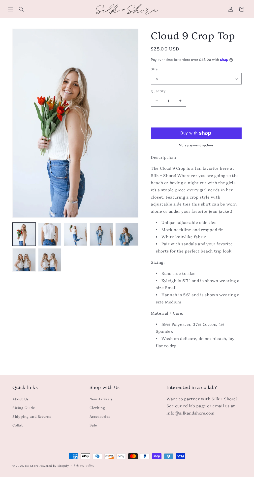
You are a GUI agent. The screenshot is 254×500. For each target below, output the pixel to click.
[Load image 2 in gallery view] (50, 234)
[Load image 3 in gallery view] (75, 234)
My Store (32, 465)
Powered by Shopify (54, 465)
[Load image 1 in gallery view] (24, 234)
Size (154, 69)
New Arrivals (101, 398)
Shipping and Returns (31, 416)
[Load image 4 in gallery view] (101, 234)
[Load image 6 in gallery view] (24, 260)
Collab (18, 424)
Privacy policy (84, 465)
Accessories (100, 416)
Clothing (97, 407)
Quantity (158, 90)
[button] (10, 9)
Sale (93, 424)
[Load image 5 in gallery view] (127, 234)
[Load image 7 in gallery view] (50, 260)
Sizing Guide (23, 407)
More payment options (196, 145)
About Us (20, 398)
